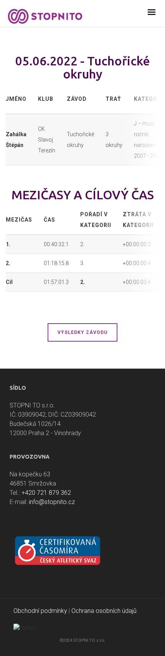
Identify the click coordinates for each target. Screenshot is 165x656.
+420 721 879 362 (46, 492)
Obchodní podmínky (40, 610)
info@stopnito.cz (52, 502)
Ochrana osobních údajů (104, 610)
